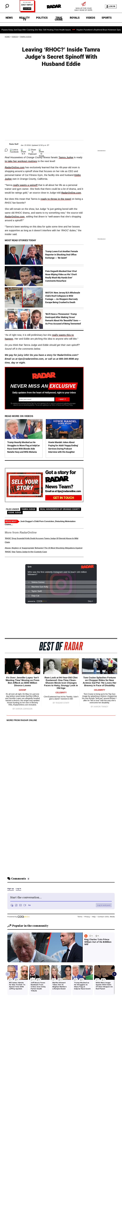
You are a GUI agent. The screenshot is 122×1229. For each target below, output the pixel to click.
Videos (15, 37)
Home (7, 37)
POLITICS (42, 17)
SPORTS (107, 17)
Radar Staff (13, 144)
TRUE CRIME (59, 18)
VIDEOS (90, 17)
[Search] (7, 8)
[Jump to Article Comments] (6, 150)
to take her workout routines (21, 161)
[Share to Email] (41, 150)
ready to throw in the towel (56, 199)
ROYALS (75, 17)
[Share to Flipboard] (32, 150)
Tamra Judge (25, 37)
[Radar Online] (54, 6)
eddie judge (14, 513)
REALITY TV (24, 18)
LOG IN (112, 6)
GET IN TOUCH (63, 498)
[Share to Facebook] (14, 150)
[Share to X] (23, 150)
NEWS (9, 17)
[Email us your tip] (27, 12)
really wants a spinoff (25, 185)
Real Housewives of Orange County (60, 509)
